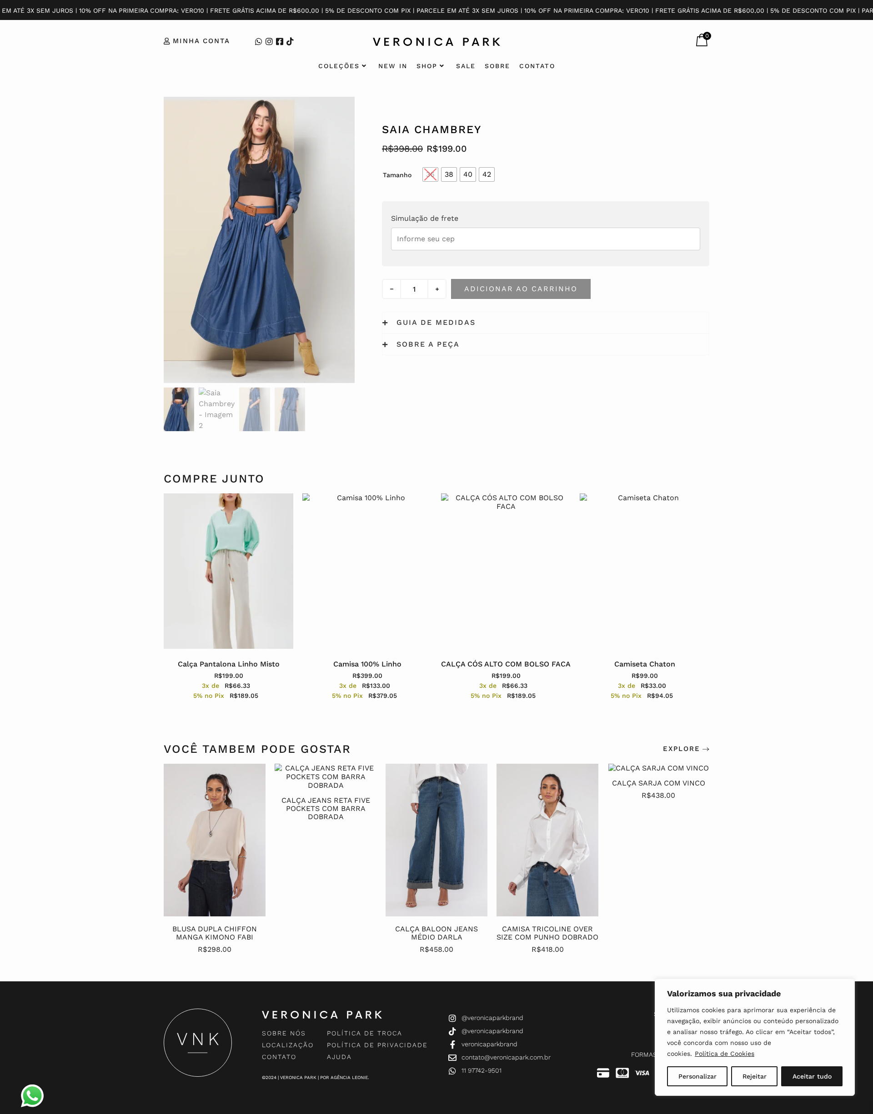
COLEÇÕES (339, 66)
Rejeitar (755, 1076)
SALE (466, 66)
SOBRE (497, 66)
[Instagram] (269, 41)
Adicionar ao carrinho (520, 288)
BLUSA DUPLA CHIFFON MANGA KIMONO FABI (214, 933)
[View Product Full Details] (215, 914)
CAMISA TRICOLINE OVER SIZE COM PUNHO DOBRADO (547, 933)
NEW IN (392, 66)
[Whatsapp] (259, 41)
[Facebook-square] (280, 41)
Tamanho (397, 175)
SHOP (426, 66)
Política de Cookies (724, 1053)
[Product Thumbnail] (327, 115)
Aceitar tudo (812, 1076)
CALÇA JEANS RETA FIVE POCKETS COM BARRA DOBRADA (325, 808)
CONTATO (537, 66)
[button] (683, 42)
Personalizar (697, 1076)
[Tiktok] (290, 41)
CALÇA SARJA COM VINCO (658, 783)
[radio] (430, 174)
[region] (755, 1037)
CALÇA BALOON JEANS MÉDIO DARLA (436, 933)
